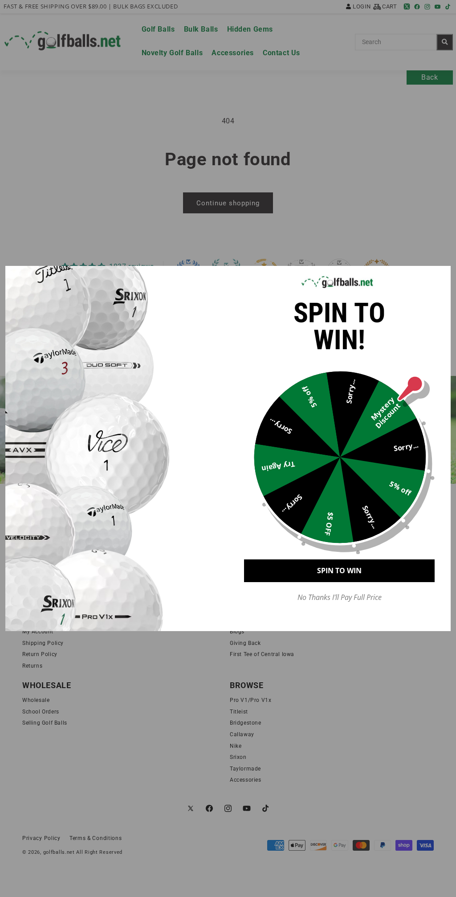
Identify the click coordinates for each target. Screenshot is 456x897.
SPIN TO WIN (339, 570)
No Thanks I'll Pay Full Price (339, 597)
